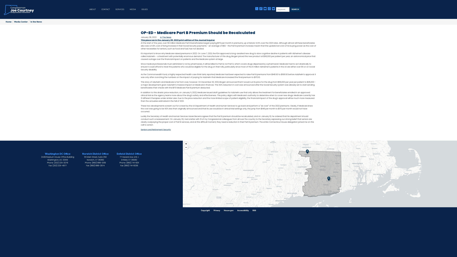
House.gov (228, 210)
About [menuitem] (92, 9)
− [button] (186, 147)
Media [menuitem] (133, 9)
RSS (254, 210)
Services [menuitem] (119, 9)
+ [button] (186, 143)
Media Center (21, 22)
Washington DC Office (57, 153)
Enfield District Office (129, 153)
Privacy (217, 210)
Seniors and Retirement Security (156, 129)
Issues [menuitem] (144, 9)
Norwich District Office (95, 153)
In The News (165, 37)
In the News (36, 22)
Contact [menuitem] (105, 9)
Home (9, 22)
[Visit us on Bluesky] (274, 8)
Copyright (205, 210)
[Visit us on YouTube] (266, 8)
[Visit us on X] (257, 8)
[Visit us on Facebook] (261, 8)
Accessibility (243, 210)
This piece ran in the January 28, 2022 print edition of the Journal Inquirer (178, 40)
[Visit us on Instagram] (270, 8)
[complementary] (320, 174)
